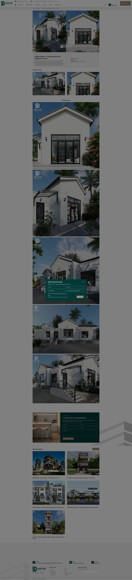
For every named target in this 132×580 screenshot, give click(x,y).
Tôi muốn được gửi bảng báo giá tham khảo (57, 293)
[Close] (83, 282)
